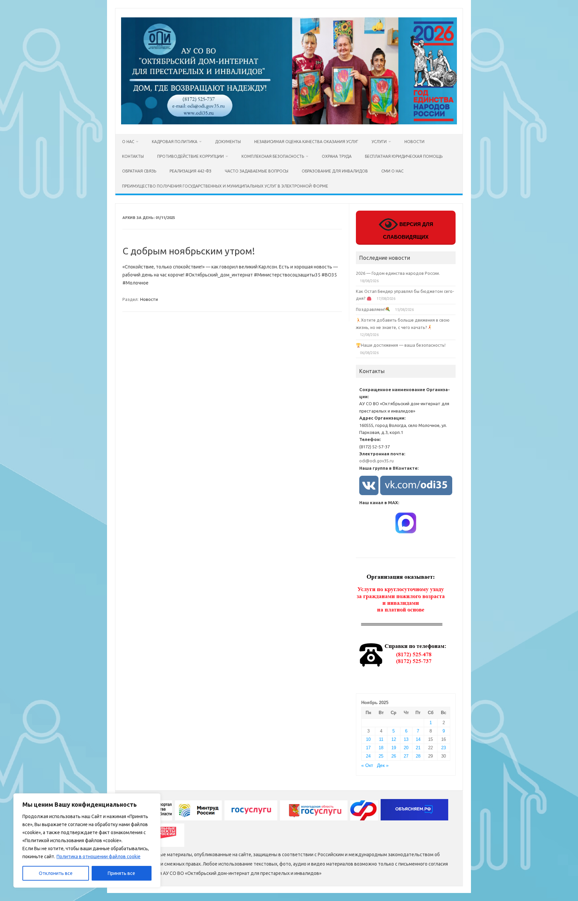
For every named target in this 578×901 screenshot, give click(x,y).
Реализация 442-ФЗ (190, 171)
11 (381, 739)
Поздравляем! (370, 309)
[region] (87, 840)
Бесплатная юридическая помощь (404, 156)
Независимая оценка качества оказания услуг (306, 141)
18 (381, 747)
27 (406, 756)
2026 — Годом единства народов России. (398, 273)
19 (393, 747)
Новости (414, 141)
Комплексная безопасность (273, 156)
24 (368, 756)
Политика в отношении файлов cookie (98, 856)
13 (406, 739)
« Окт (367, 765)
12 (393, 739)
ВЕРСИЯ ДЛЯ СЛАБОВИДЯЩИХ (408, 230)
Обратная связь (139, 171)
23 (443, 747)
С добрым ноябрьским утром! (188, 251)
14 (418, 739)
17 (368, 747)
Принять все (121, 873)
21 (418, 747)
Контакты (133, 156)
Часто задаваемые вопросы (256, 171)
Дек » (383, 765)
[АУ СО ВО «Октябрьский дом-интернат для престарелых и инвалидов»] (289, 122)
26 (393, 756)
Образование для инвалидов (335, 171)
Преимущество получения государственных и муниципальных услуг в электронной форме (225, 186)
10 (368, 739)
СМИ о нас (392, 171)
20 (406, 747)
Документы (228, 141)
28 (418, 756)
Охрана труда (337, 156)
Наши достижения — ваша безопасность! (403, 345)
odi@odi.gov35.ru (376, 460)
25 (381, 756)
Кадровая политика (174, 141)
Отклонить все (56, 873)
